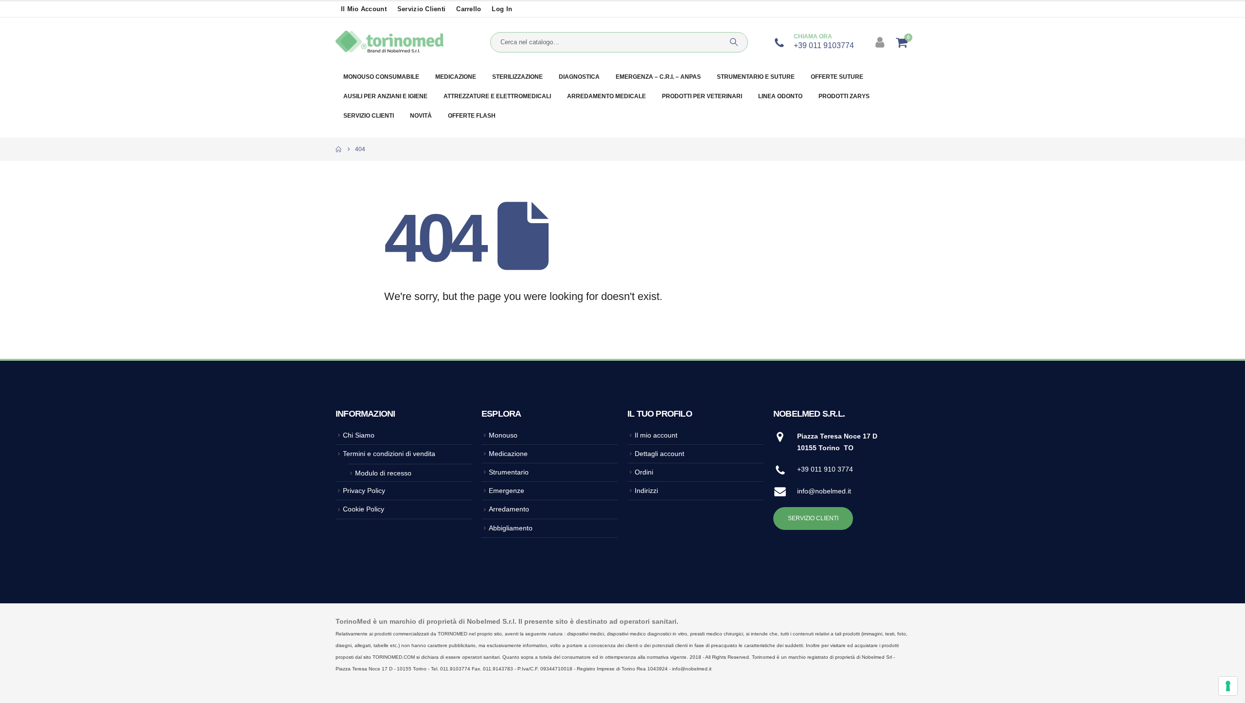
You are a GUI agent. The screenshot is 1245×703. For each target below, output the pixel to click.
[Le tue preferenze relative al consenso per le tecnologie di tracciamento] (1228, 686)
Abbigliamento (511, 528)
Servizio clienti (421, 9)
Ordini (644, 472)
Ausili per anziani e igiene (385, 96)
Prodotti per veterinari (702, 96)
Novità (421, 115)
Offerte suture (837, 76)
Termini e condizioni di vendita (389, 453)
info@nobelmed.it (824, 491)
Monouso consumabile (381, 76)
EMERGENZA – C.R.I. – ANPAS (658, 76)
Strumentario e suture (756, 76)
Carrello (468, 9)
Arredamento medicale (606, 96)
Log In (502, 9)
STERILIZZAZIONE (517, 76)
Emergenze (506, 490)
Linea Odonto (780, 96)
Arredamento (509, 509)
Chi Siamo (358, 435)
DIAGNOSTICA (579, 76)
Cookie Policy (363, 509)
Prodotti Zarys (844, 96)
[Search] (733, 42)
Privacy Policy (364, 490)
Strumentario (509, 472)
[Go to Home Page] (338, 149)
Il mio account (364, 9)
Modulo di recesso (383, 473)
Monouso (503, 435)
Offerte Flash (472, 115)
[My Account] (880, 42)
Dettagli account (659, 453)
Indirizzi (646, 490)
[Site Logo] (390, 42)
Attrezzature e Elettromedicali (497, 96)
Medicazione (455, 76)
